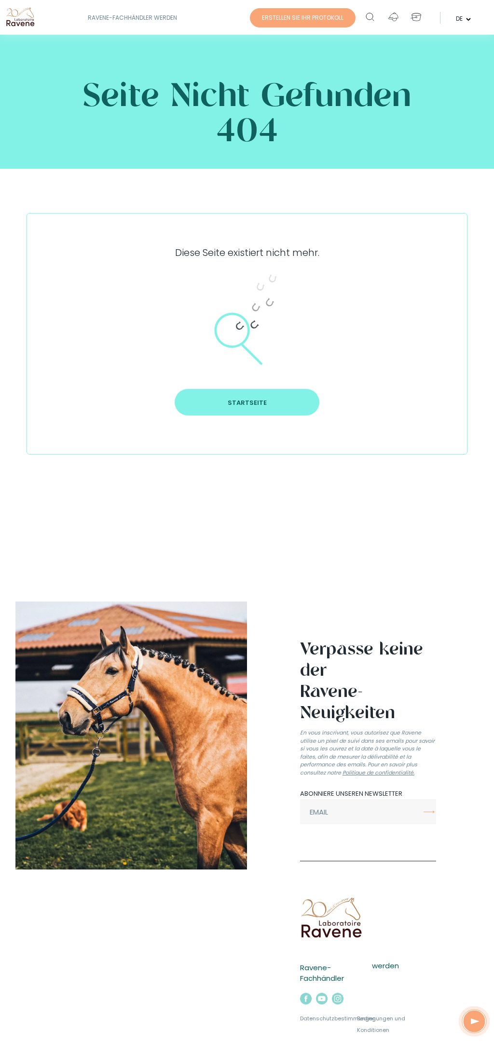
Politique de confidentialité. (378, 772)
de (460, 18)
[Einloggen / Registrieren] (393, 17)
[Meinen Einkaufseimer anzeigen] (416, 17)
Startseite (247, 402)
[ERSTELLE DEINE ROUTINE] (474, 1021)
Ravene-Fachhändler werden (132, 17)
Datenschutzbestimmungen (338, 1018)
